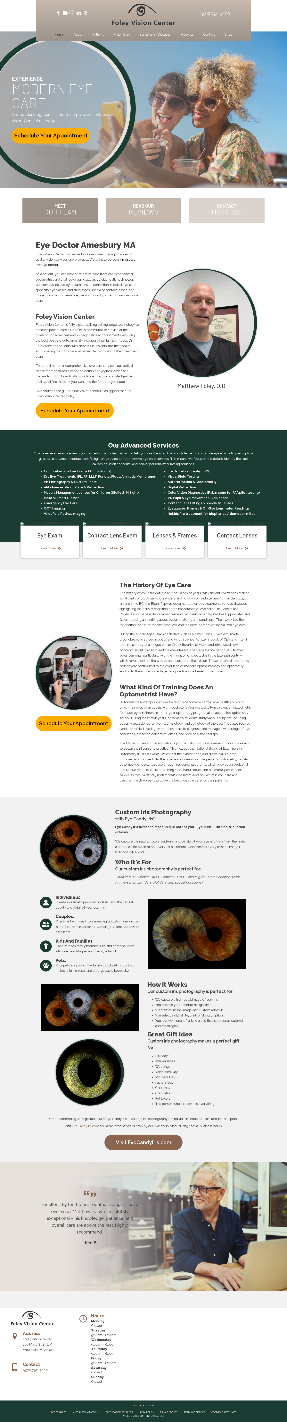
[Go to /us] (60, 210)
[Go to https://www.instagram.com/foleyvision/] (72, 14)
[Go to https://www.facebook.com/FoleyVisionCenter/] (58, 14)
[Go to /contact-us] (227, 210)
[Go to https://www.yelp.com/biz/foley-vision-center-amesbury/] (85, 14)
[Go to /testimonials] (143, 210)
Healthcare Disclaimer (118, 1412)
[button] (51, 136)
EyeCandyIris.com (85, 1126)
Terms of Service (194, 1412)
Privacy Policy (169, 1412)
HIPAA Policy (146, 1412)
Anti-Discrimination (85, 1412)
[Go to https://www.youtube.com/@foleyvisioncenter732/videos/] (65, 14)
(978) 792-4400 (215, 13)
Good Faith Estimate (223, 1412)
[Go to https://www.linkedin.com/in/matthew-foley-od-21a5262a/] (78, 14)
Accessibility (59, 1412)
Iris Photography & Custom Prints (70, 482)
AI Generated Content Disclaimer (144, 1416)
